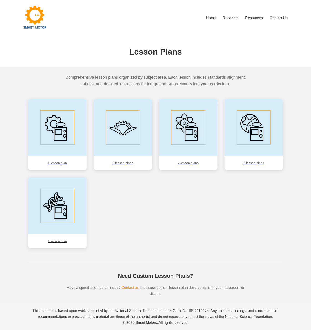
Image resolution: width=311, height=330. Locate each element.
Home (211, 18)
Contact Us (279, 18)
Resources (254, 18)
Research (230, 18)
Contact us (130, 288)
